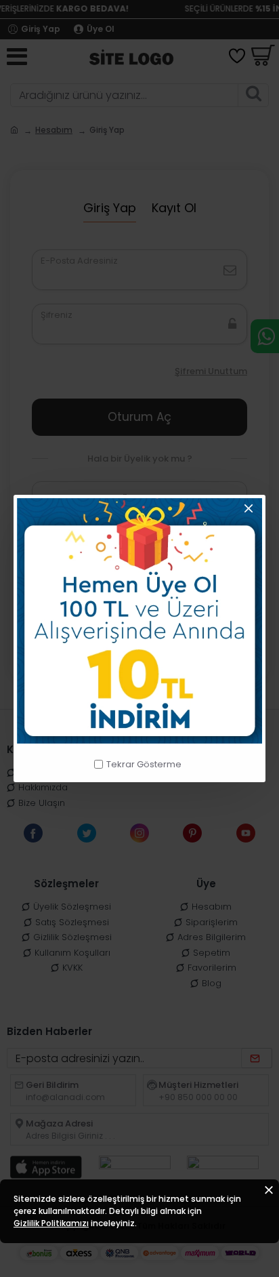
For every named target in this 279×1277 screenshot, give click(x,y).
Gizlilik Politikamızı (51, 1223)
